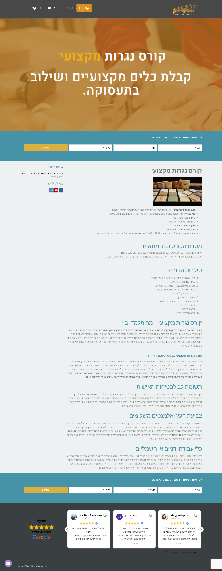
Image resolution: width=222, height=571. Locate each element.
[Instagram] (51, 190)
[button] (201, 529)
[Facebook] (61, 190)
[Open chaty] (8, 563)
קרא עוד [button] (134, 543)
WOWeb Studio (30, 566)
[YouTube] (56, 190)
